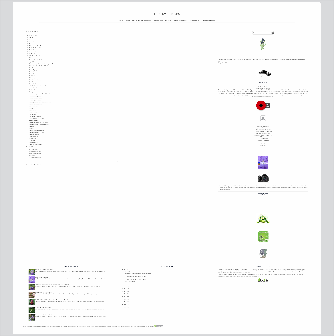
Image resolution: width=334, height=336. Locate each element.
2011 (125, 299)
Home (119, 162)
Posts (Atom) (37, 165)
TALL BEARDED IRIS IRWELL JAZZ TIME (136, 276)
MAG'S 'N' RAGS (194, 21)
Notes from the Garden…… (39, 124)
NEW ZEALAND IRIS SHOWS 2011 (44, 307)
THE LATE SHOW (130, 282)
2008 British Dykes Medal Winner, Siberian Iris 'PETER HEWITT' (52, 284)
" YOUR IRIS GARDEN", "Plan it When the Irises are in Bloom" (51, 300)
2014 (125, 291)
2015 (125, 288)
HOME (121, 21)
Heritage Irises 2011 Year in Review (44, 315)
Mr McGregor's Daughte (35, 100)
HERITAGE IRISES (167, 13)
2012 (125, 296)
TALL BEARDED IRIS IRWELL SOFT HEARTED (138, 274)
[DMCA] (263, 118)
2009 (125, 304)
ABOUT (127, 21)
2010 (125, 302)
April (126, 272)
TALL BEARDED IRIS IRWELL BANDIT (136, 279)
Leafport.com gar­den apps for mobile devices (40, 94)
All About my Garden (34, 42)
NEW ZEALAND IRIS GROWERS (142, 21)
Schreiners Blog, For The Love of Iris (38, 122)
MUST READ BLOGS (208, 21)
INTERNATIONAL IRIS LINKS (163, 21)
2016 (125, 286)
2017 (125, 269)
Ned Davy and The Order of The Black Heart (40, 102)
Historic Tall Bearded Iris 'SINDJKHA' (44, 269)
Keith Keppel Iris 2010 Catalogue (43, 292)
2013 (125, 294)
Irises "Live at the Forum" (41, 277)
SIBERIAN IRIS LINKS (180, 21)
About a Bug (32, 40)
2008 (125, 307)
